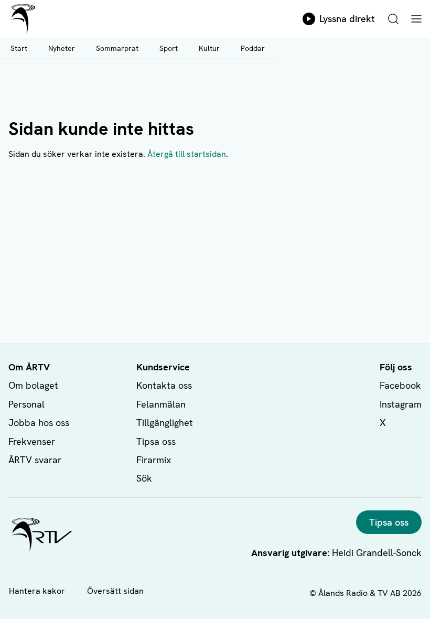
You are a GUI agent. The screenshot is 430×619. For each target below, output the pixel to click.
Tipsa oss (156, 441)
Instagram (401, 404)
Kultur (209, 48)
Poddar (253, 48)
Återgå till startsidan (186, 153)
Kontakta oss (164, 385)
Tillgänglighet (164, 423)
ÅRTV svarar (34, 460)
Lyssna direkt (347, 19)
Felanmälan (161, 404)
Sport (168, 48)
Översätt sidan (115, 590)
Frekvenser (31, 441)
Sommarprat (117, 48)
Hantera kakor (37, 590)
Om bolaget (33, 385)
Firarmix (153, 460)
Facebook (400, 385)
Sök (144, 478)
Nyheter (61, 48)
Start (18, 48)
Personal (26, 404)
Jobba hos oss (38, 423)
